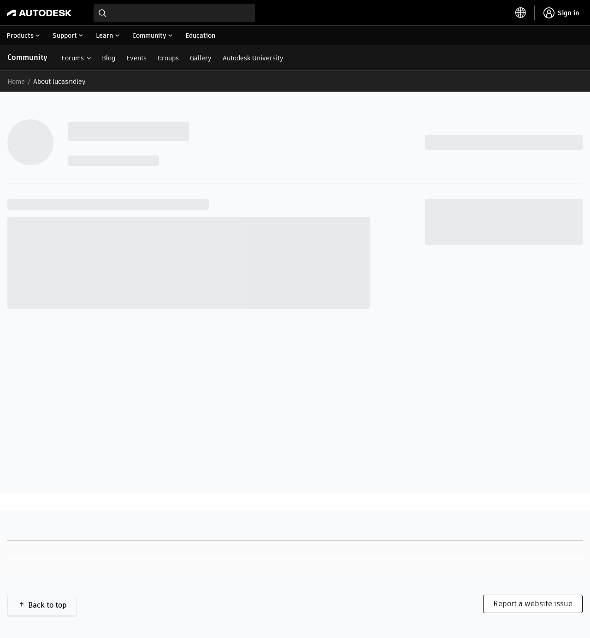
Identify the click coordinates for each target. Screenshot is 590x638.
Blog (108, 58)
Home (16, 81)
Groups (168, 58)
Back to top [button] (47, 605)
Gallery (201, 58)
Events (136, 58)
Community (27, 57)
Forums (72, 58)
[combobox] (174, 13)
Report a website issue (532, 603)
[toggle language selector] (521, 13)
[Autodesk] (39, 13)
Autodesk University (253, 58)
